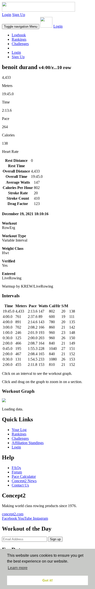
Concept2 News (24, 481)
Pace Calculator (24, 476)
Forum (17, 472)
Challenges (20, 44)
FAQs (16, 468)
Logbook (19, 35)
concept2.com (12, 514)
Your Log (19, 430)
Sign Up (18, 15)
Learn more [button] (18, 568)
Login (6, 15)
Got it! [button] (47, 580)
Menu (20, 26)
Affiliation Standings (28, 443)
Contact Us (20, 485)
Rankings (19, 39)
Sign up (55, 539)
